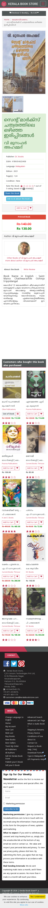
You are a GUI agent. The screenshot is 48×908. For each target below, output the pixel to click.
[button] (24, 13)
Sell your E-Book (12, 765)
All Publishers (11, 750)
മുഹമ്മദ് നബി (8, 406)
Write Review (29, 269)
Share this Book (12, 193)
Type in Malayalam (35, 756)
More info (24, 905)
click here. (29, 851)
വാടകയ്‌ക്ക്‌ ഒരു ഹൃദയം (14, 510)
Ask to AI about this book (18, 199)
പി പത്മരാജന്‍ (9, 514)
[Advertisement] (24, 330)
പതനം (29, 510)
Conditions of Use (35, 736)
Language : (15, 166)
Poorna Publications (33, 410)
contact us (24, 844)
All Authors (10, 753)
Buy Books (10, 736)
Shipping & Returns (35, 730)
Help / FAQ (32, 750)
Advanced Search (34, 717)
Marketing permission (15, 804)
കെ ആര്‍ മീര (32, 569)
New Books (10, 740)
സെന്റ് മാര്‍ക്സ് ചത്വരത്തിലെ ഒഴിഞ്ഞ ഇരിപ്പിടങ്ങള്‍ (22, 128)
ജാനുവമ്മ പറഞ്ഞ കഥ (14, 619)
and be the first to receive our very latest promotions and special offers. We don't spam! (23, 780)
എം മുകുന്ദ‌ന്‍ (32, 406)
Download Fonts (34, 753)
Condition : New (13, 181)
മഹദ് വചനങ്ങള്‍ (11, 402)
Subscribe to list (11, 809)
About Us (31, 740)
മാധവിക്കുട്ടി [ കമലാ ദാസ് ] (14, 460)
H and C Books (8, 518)
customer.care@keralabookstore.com (22, 697)
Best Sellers (10, 743)
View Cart (9, 730)
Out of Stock (8, 414)
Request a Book (34, 746)
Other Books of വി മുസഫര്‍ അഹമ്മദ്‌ (24, 258)
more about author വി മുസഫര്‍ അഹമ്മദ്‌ (24, 261)
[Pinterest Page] (21, 666)
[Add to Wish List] (30, 208)
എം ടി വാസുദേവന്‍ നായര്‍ (14, 569)
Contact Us (32, 743)
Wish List (9, 733)
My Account (10, 727)
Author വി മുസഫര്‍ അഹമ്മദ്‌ (19, 236)
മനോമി (30, 456)
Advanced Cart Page (36, 721)
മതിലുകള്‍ (7, 456)
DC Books (30, 572)
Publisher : (15, 157)
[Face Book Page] (6, 666)
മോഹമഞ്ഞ (32, 564)
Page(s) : (11, 176)
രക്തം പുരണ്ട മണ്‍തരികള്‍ (16, 564)
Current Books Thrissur (35, 464)
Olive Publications (9, 410)
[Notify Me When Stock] (18, 414)
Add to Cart (22, 208)
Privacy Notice (33, 733)
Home (6, 20)
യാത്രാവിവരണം (20, 20)
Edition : (12, 171)
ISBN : (16, 162)
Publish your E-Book (14, 762)
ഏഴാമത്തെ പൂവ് (34, 402)
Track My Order (12, 746)
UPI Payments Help (35, 759)
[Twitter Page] (14, 666)
